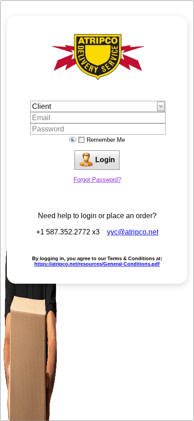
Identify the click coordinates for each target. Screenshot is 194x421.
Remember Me (106, 139)
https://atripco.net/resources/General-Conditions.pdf (97, 264)
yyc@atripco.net (132, 232)
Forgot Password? (97, 179)
